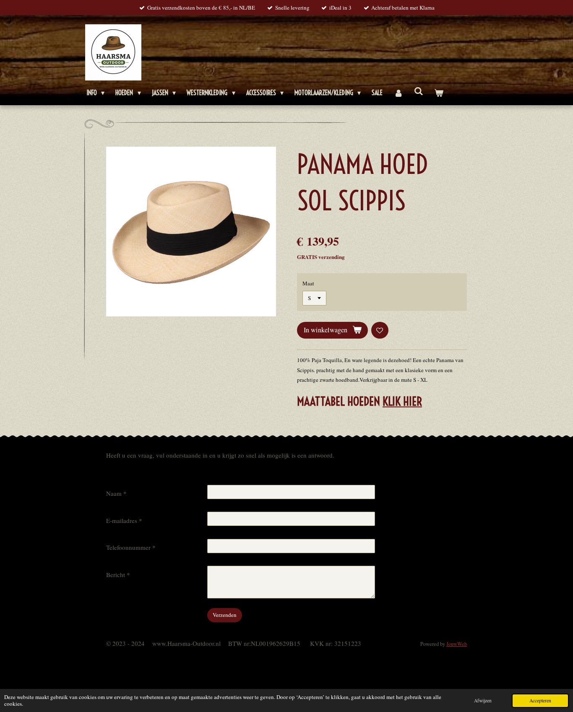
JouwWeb (456, 643)
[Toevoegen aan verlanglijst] (379, 330)
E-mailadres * (124, 520)
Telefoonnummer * (131, 547)
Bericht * (118, 574)
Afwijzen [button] (483, 700)
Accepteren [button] (540, 700)
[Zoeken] (419, 91)
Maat (308, 283)
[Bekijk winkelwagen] (439, 93)
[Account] (398, 93)
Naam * (116, 493)
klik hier (402, 401)
